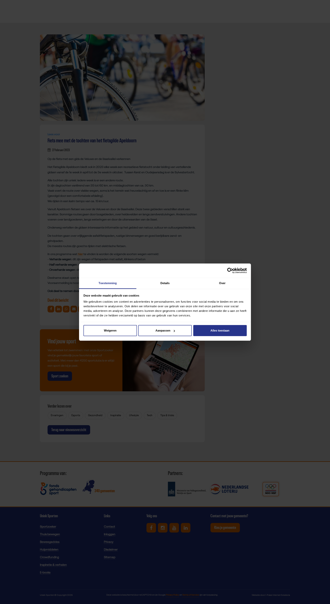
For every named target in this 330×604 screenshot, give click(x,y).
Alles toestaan (219, 330)
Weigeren (110, 330)
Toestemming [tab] (108, 283)
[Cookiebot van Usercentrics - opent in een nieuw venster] (230, 270)
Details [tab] (165, 283)
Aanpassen (162, 330)
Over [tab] (222, 283)
